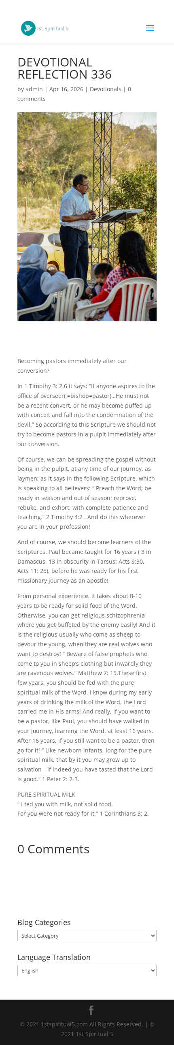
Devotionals (105, 89)
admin (34, 89)
